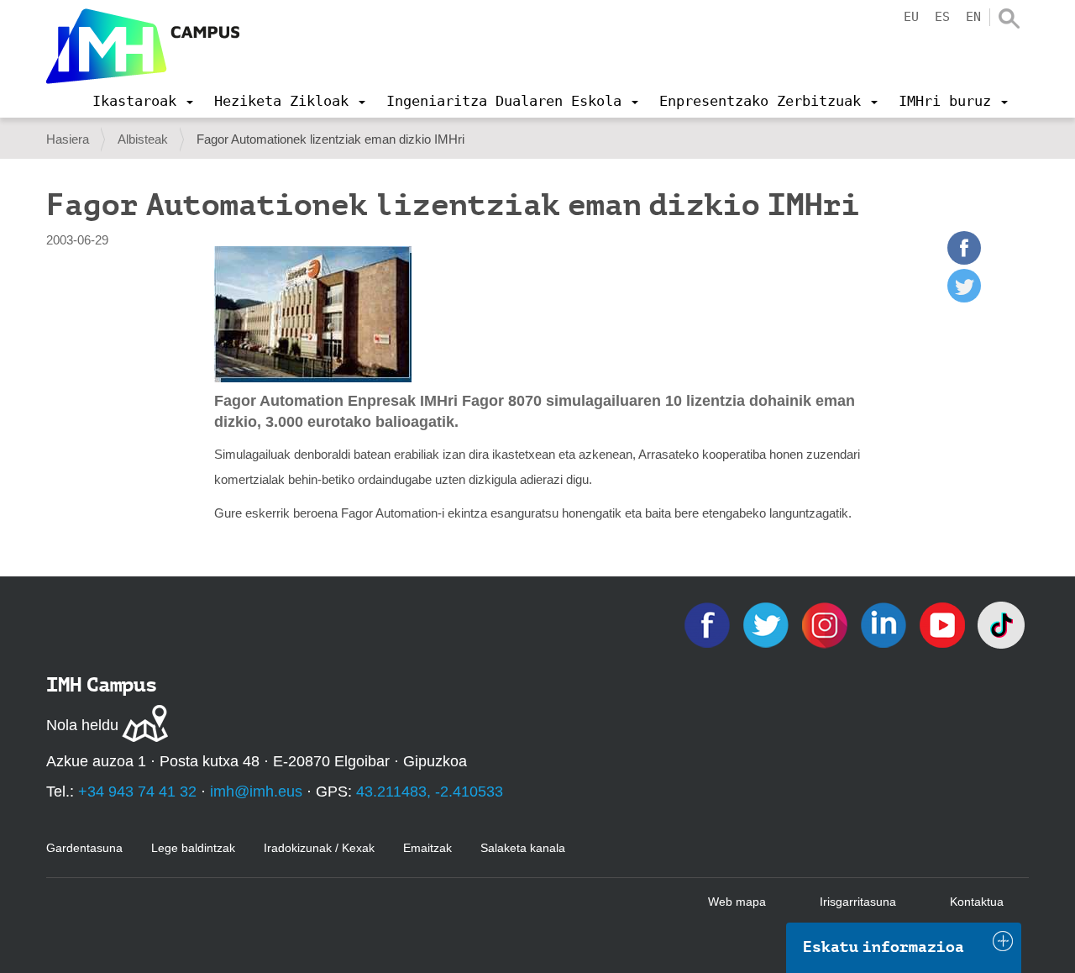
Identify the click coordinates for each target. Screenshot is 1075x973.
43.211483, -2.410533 (429, 791)
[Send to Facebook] (964, 260)
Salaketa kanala (522, 848)
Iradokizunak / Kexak (319, 848)
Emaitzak (427, 848)
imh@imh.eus (256, 791)
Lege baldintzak (193, 848)
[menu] (142, 101)
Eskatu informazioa (883, 947)
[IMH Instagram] (826, 624)
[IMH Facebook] (708, 624)
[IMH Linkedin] (885, 624)
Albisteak (143, 139)
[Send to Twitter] (964, 298)
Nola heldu (82, 725)
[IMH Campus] (142, 46)
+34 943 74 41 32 (137, 791)
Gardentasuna (84, 848)
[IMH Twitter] (767, 624)
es (942, 16)
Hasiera (67, 139)
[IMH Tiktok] (1001, 624)
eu (911, 16)
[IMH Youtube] (944, 624)
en (973, 16)
